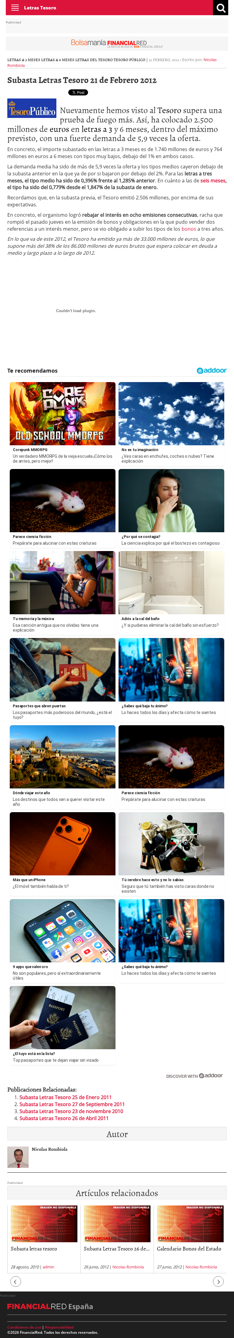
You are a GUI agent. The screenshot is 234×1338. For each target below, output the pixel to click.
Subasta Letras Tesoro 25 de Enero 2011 (66, 1097)
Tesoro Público (129, 60)
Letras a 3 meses (23, 60)
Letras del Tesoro (94, 60)
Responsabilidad (59, 1327)
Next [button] (218, 1284)
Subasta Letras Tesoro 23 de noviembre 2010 (71, 1111)
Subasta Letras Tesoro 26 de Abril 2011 (64, 1118)
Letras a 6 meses (57, 60)
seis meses (212, 180)
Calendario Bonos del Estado (116, 1248)
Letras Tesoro (40, 8)
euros (59, 128)
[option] (43, 1239)
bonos (189, 229)
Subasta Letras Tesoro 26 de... (43, 1248)
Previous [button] (16, 1284)
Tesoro (169, 109)
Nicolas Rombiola (55, 1267)
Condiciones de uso (24, 1327)
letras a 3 (97, 128)
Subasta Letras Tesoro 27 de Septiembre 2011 (72, 1104)
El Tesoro (167, 1248)
